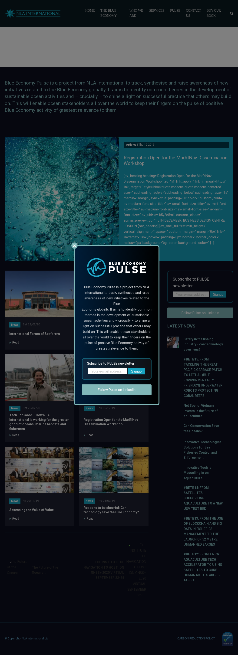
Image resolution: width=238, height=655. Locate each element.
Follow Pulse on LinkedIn (117, 390)
